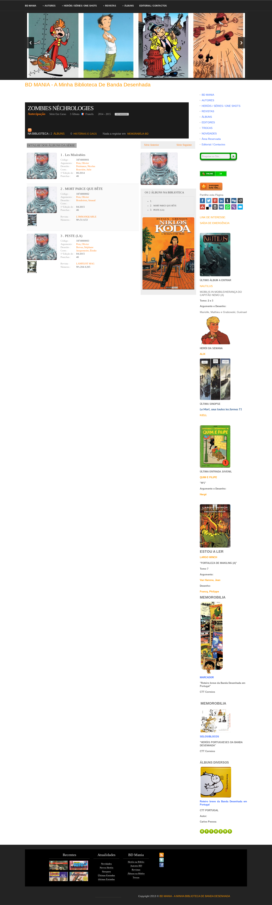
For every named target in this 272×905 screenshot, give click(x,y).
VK (221, 207)
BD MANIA (30, 5)
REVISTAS (110, 5)
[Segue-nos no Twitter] (158, 857)
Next (241, 42)
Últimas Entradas (106, 875)
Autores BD (136, 865)
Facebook (202, 200)
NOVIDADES (209, 133)
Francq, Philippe (209, 591)
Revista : (65, 216)
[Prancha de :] (32, 220)
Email (240, 207)
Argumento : (67, 163)
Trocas (136, 877)
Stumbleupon (202, 207)
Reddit (240, 200)
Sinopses (106, 871)
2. (151, 205)
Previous (30, 42)
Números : (66, 219)
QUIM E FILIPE (208, 477)
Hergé (203, 494)
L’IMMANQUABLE (86, 216)
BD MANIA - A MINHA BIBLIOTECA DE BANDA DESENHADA (194, 896)
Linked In (221, 200)
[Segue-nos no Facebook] (158, 862)
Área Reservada (211, 138)
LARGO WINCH (208, 557)
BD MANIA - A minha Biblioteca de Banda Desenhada (88, 85)
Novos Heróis (106, 867)
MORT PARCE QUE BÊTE (165, 206)
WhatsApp (227, 207)
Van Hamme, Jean (210, 580)
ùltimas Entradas (106, 879)
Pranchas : (66, 176)
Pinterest (215, 200)
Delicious (208, 207)
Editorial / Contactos (153, 5)
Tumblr (227, 200)
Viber (233, 207)
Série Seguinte (184, 145)
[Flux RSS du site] (158, 852)
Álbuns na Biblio (136, 873)
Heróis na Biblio (136, 862)
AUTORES (50, 5)
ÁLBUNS (129, 5)
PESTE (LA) (158, 210)
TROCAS (207, 127)
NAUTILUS (206, 286)
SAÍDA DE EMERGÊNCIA (214, 223)
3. (151, 209)
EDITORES (208, 122)
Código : (65, 159)
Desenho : (65, 166)
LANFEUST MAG (85, 263)
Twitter (208, 200)
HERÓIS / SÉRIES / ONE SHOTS (80, 5)
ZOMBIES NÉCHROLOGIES (61, 108)
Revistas (136, 869)
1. (151, 201)
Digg (233, 200)
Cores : (64, 169)
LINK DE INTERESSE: (213, 217)
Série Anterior (151, 145)
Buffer (215, 207)
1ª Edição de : (67, 173)
